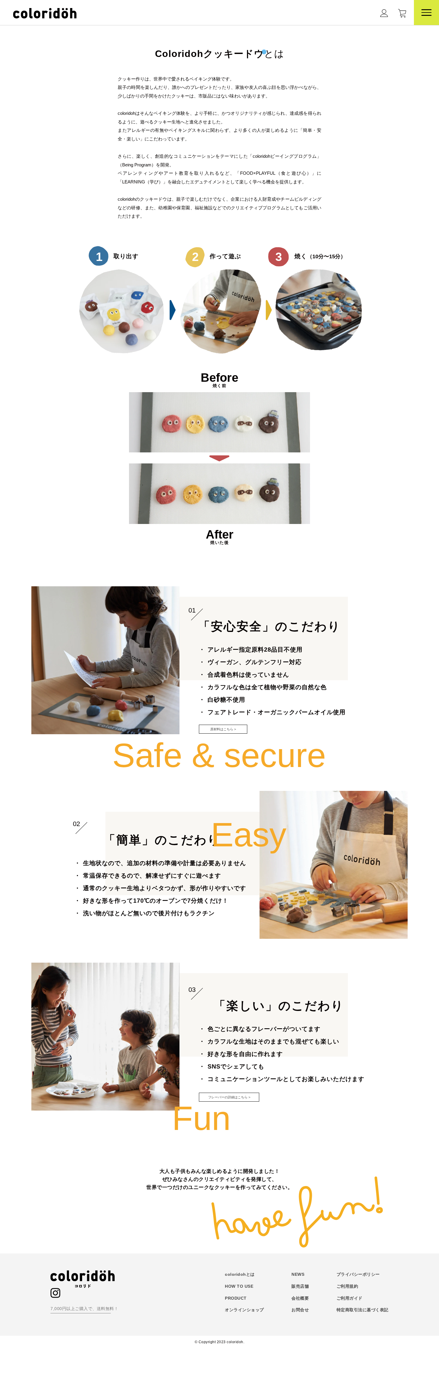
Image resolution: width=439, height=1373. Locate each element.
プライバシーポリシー (358, 1274)
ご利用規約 (347, 1286)
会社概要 (300, 1298)
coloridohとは (240, 1274)
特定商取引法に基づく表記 (363, 1309)
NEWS (297, 1274)
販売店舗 (300, 1286)
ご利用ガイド (350, 1298)
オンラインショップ (244, 1309)
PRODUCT (236, 1298)
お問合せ (300, 1309)
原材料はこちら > (223, 729)
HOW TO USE (239, 1286)
